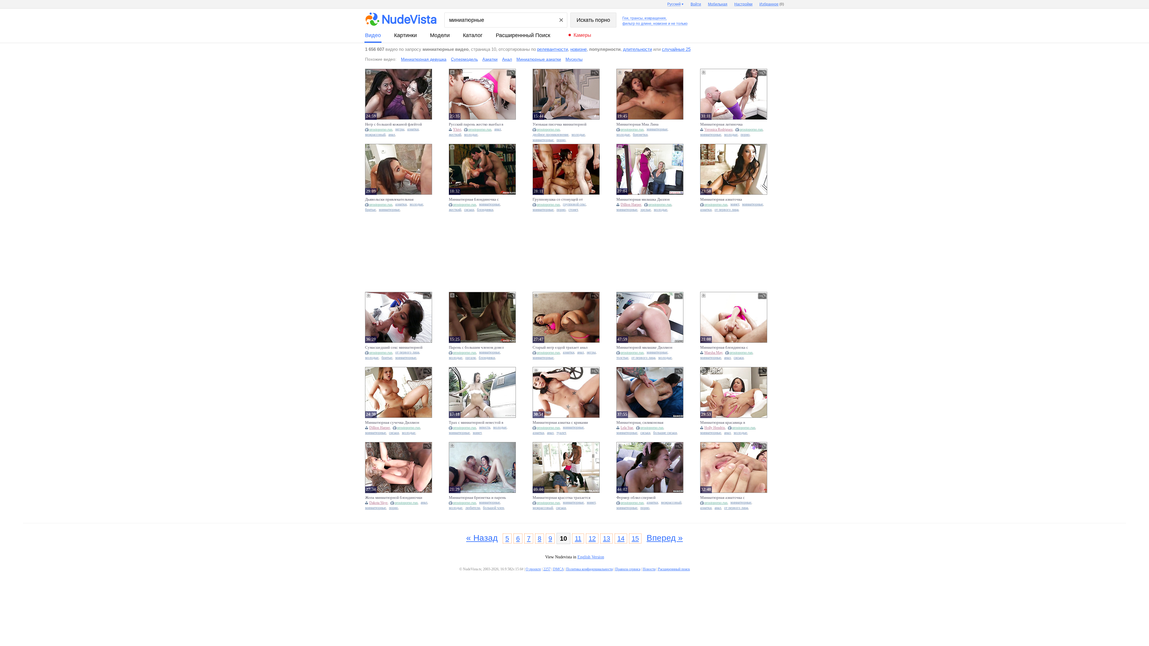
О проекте (533, 569)
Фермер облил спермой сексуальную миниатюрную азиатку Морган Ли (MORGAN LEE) (642, 497)
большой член (493, 508)
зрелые (645, 210)
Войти (696, 4)
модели (440, 35)
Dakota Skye (378, 503)
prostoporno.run (380, 129)
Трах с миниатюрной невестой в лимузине (476, 422)
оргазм (470, 358)
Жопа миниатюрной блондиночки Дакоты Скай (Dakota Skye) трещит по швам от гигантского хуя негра (393, 497)
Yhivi (457, 129)
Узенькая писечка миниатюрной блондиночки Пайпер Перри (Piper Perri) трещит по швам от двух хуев (562, 124)
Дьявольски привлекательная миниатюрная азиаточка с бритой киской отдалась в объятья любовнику (393, 199)
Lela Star (627, 428)
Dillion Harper (631, 204)
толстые (622, 358)
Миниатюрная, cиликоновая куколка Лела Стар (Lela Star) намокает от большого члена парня (645, 422)
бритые (370, 210)
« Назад (482, 538)
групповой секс (574, 204)
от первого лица (726, 210)
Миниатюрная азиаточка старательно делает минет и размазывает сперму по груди (725, 199)
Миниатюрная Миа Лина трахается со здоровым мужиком (644, 124)
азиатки (413, 129)
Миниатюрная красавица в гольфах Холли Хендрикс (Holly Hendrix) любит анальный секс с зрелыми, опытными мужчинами (727, 422)
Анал (507, 59)
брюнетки (640, 135)
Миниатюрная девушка (423, 59)
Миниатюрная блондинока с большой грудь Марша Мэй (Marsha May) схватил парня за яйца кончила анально (726, 347)
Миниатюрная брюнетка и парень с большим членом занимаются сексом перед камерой (477, 497)
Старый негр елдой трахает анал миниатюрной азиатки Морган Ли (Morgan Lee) (561, 347)
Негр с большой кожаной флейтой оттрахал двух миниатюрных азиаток (393, 124)
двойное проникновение (551, 135)
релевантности (552, 49)
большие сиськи (665, 433)
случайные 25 (676, 49)
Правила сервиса (627, 569)
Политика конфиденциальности (589, 569)
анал (391, 135)
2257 (547, 569)
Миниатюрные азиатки (538, 59)
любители (472, 508)
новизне (578, 49)
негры (399, 129)
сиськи (469, 210)
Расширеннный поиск (523, 35)
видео (373, 35)
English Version (590, 557)
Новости (649, 569)
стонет (573, 210)
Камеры (582, 35)
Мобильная (717, 4)
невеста (484, 427)
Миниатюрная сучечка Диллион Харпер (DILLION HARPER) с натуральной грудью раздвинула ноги (392, 422)
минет (734, 204)
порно (561, 140)
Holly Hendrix (714, 428)
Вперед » (665, 538)
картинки (405, 35)
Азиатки (490, 59)
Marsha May (713, 353)
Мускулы (574, 59)
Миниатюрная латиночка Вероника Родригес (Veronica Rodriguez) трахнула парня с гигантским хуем (725, 124)
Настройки (743, 4)
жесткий (455, 135)
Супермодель (464, 59)
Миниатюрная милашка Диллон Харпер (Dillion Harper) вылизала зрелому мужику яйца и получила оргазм (644, 199)
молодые (471, 135)
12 (592, 538)
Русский (674, 4)
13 (606, 538)
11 (578, 538)
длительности (637, 49)
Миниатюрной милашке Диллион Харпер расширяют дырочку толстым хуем (644, 347)
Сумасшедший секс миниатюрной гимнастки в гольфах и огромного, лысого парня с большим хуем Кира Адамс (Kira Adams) (393, 347)
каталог (473, 35)
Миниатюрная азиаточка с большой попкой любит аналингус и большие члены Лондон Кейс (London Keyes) (729, 497)
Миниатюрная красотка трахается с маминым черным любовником (561, 497)
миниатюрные (543, 140)
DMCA (558, 569)
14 (620, 538)
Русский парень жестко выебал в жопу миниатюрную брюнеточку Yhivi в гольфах (477, 124)
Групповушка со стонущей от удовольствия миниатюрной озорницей (558, 199)
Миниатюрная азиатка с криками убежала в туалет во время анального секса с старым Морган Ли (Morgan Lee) (561, 422)
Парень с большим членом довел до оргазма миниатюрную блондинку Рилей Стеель (476, 347)
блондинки (485, 210)
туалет (561, 433)
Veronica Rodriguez (718, 129)
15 (635, 538)
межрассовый (375, 135)
